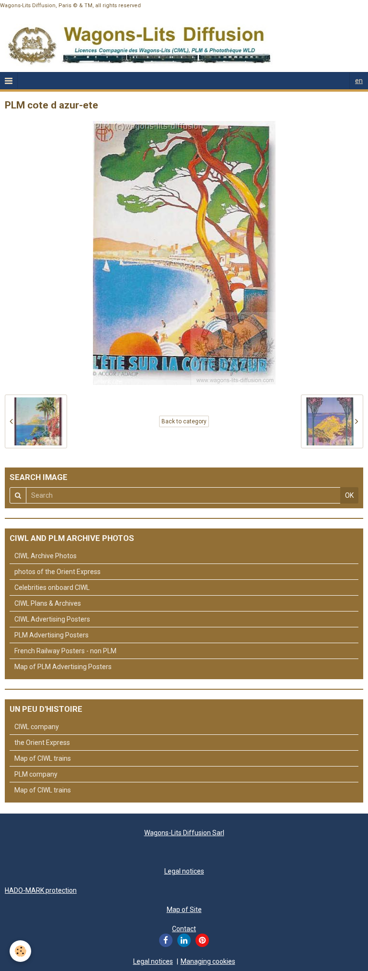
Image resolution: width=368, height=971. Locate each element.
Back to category (184, 421)
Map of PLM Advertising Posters (63, 667)
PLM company (36, 774)
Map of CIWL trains (42, 758)
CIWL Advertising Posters (52, 619)
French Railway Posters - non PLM (65, 651)
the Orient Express (42, 742)
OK (349, 495)
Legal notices (184, 871)
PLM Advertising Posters (51, 635)
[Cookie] (20, 951)
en (359, 80)
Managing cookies (208, 961)
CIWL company (36, 727)
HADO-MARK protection (41, 890)
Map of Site (184, 909)
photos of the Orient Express (57, 571)
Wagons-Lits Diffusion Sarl (184, 833)
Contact (184, 929)
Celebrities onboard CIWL (52, 587)
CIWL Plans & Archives (47, 603)
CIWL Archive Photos (45, 556)
